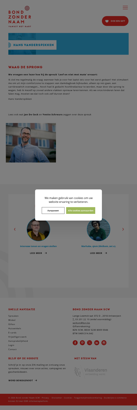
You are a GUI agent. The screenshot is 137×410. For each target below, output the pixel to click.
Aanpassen (53, 210)
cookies (78, 198)
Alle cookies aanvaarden (80, 210)
